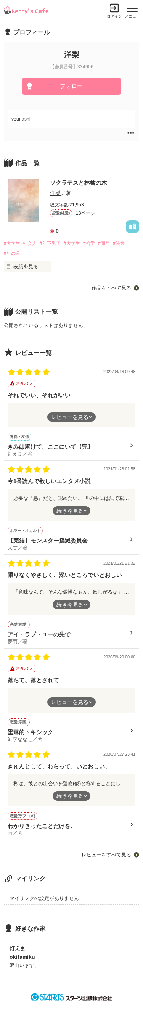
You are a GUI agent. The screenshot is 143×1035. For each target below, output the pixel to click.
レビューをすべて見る (106, 855)
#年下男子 (50, 243)
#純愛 (119, 243)
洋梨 (55, 193)
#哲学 (89, 243)
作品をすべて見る (111, 288)
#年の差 (12, 253)
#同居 (104, 243)
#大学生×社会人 (20, 243)
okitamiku (22, 957)
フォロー (71, 86)
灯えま (18, 948)
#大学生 (72, 243)
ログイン (114, 16)
